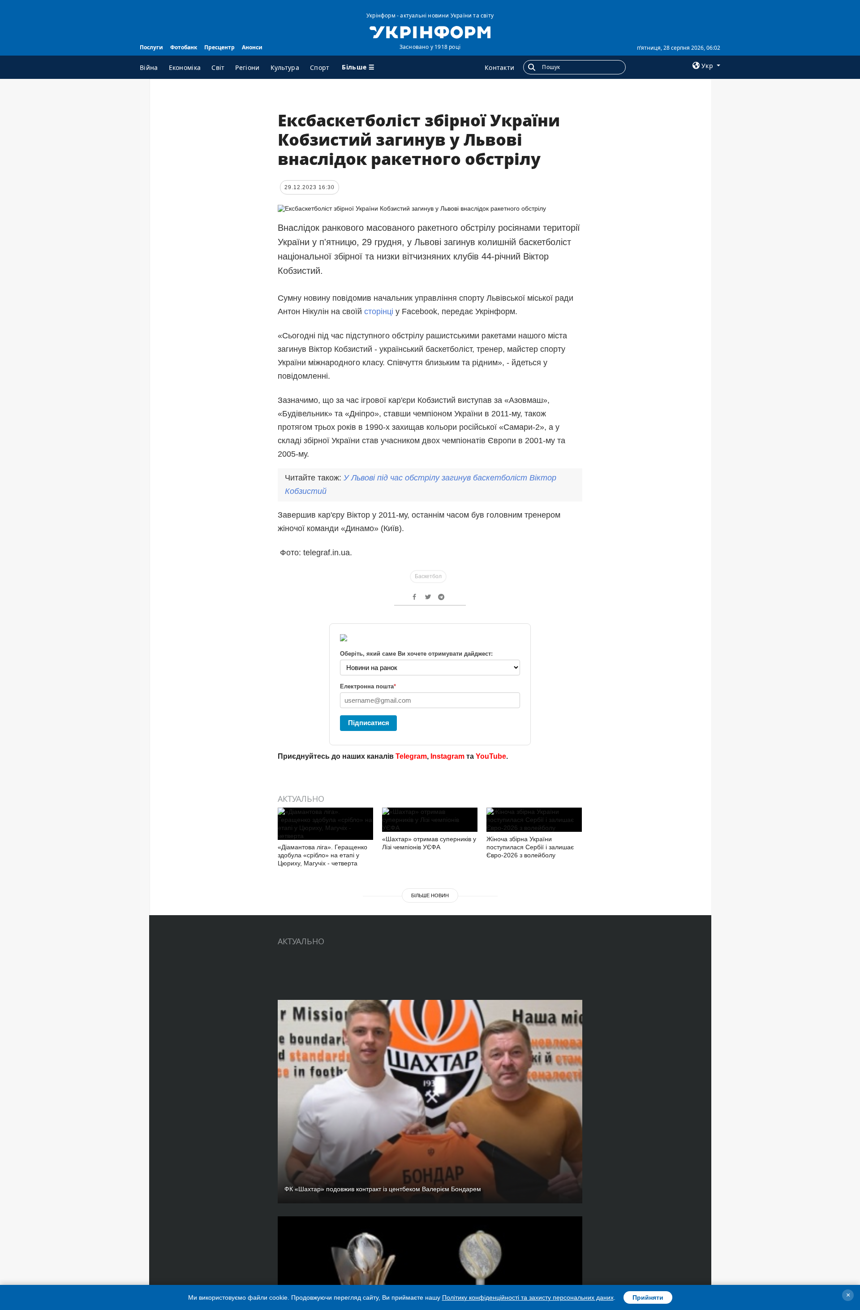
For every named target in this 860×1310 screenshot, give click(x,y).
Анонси (252, 47)
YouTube (491, 756)
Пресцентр (219, 47)
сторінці (378, 311)
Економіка (185, 67)
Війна (149, 67)
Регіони (247, 67)
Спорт (320, 67)
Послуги (151, 47)
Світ (217, 67)
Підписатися (368, 722)
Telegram (411, 756)
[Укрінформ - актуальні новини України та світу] (430, 31)
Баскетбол (428, 576)
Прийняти (647, 1297)
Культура (285, 67)
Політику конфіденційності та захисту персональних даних (528, 1297)
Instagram (447, 756)
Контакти (499, 67)
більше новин (430, 895)
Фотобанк (183, 47)
